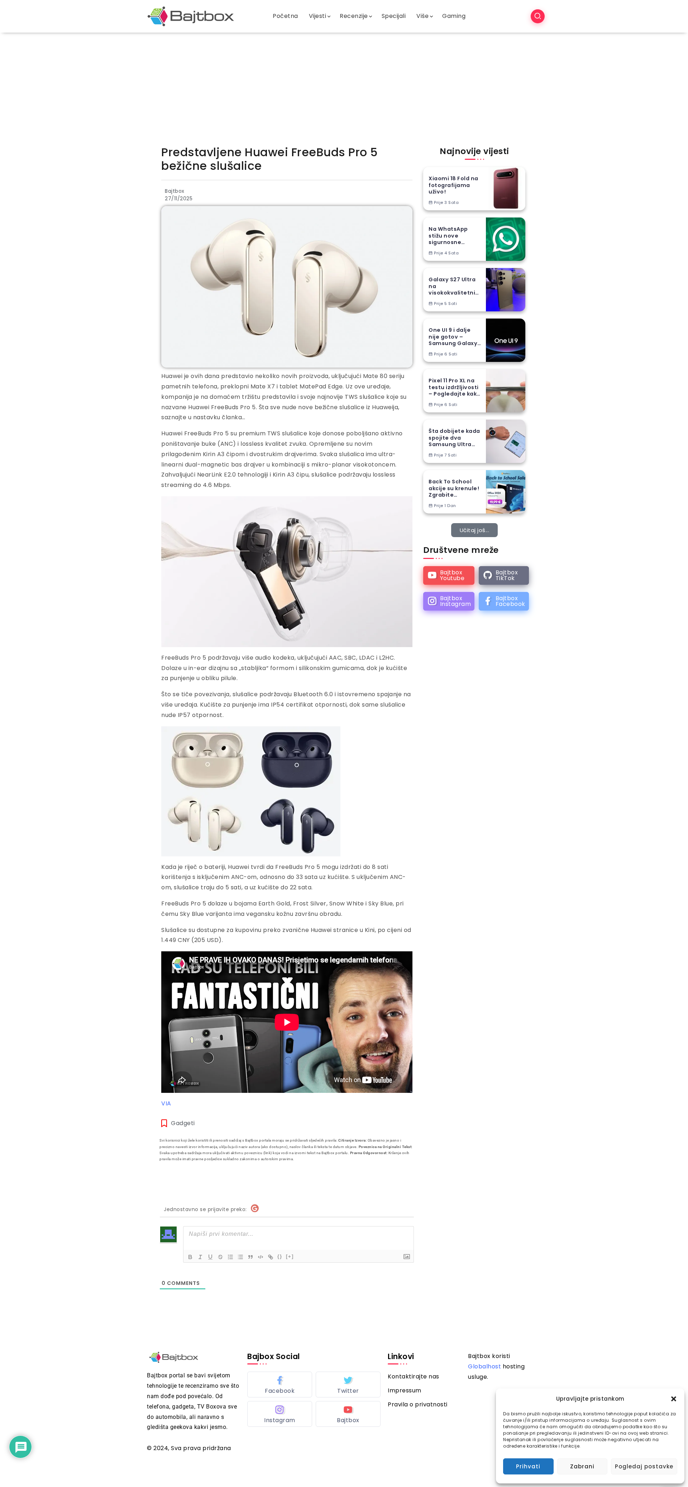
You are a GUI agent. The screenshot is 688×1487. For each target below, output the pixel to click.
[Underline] (210, 1257)
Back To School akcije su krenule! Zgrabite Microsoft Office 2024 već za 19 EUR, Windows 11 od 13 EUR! (455, 488)
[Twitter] (348, 1384)
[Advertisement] (344, 86)
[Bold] (190, 1257)
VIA (166, 1103)
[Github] (504, 575)
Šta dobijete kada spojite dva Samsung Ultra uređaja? (454, 438)
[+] (290, 1256)
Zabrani (582, 1466)
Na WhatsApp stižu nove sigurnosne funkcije (448, 236)
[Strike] (220, 1257)
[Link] (271, 1257)
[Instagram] (449, 601)
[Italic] (200, 1257)
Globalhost (484, 1366)
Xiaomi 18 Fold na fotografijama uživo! (453, 185)
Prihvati (528, 1466)
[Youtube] (449, 575)
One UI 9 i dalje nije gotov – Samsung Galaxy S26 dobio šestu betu (453, 337)
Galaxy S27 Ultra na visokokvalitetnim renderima (455, 286)
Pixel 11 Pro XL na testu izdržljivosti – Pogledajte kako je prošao (455, 387)
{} (279, 1256)
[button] (673, 1398)
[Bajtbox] (190, 16)
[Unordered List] (240, 1257)
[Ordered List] (230, 1257)
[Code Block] (260, 1257)
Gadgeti (183, 1123)
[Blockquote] (250, 1257)
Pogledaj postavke (644, 1466)
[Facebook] (504, 601)
